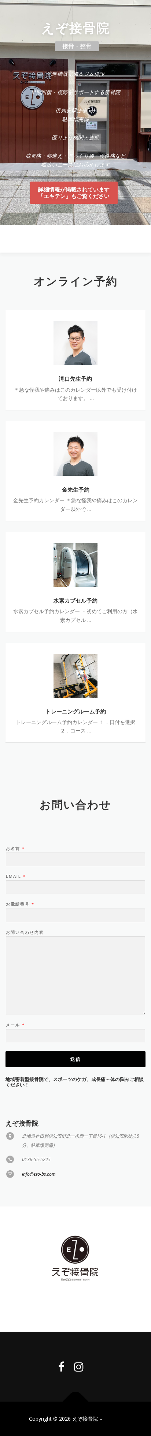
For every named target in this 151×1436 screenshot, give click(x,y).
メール (15, 1024)
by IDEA (113, 1418)
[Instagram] (79, 1366)
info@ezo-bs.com (39, 1174)
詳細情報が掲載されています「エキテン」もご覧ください (74, 193)
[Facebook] (61, 1366)
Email (15, 876)
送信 (75, 1059)
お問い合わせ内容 (25, 932)
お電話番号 (20, 904)
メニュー (139, 239)
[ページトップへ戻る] (76, 1402)
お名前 (15, 848)
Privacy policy (76, 1304)
